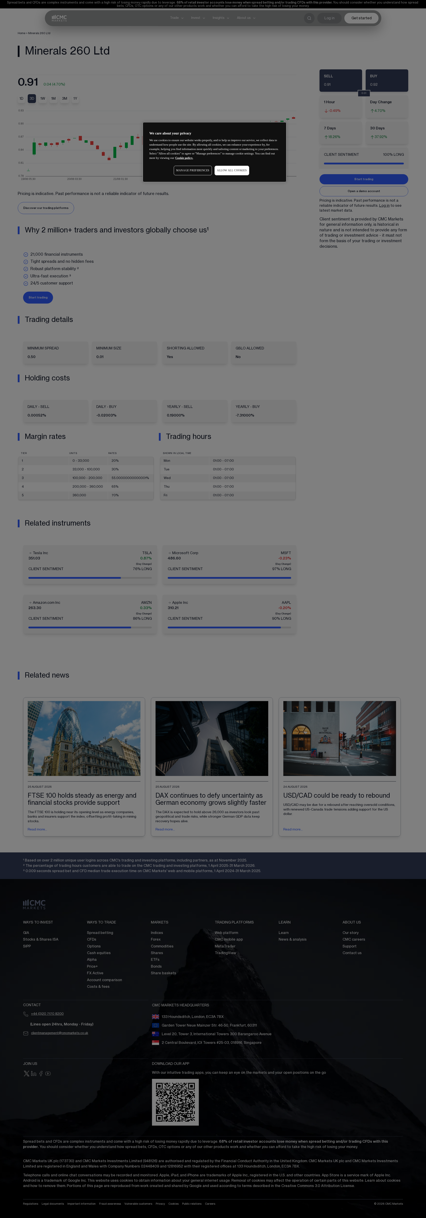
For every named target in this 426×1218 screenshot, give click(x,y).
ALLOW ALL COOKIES (232, 170)
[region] (214, 152)
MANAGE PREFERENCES (192, 170)
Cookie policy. (184, 158)
